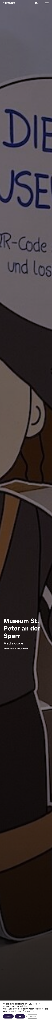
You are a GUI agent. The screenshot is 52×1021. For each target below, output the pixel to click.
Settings (32, 1016)
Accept (8, 1016)
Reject (20, 1016)
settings (30, 1011)
